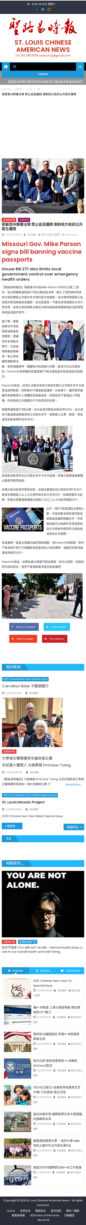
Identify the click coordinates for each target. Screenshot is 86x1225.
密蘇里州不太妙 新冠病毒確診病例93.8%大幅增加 (14, 826)
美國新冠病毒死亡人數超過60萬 (75, 827)
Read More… (74, 784)
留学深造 (56, 1211)
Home (11, 1211)
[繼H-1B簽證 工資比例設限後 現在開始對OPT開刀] (17, 1015)
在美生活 (24, 220)
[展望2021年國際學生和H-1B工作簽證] (17, 1175)
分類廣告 (69, 1215)
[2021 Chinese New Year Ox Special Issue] (17, 988)
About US (43, 1220)
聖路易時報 (18, 1215)
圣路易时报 (9, 220)
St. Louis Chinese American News (43, 46)
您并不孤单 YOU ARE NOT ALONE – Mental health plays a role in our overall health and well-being (42, 949)
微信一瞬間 (72, 1211)
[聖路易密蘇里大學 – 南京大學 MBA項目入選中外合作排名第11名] (17, 1148)
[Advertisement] (43, 126)
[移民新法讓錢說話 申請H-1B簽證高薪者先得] (17, 1042)
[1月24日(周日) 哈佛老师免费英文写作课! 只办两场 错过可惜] (17, 1095)
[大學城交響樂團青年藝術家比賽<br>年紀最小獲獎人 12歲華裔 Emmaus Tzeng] (43, 722)
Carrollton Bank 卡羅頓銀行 (25, 686)
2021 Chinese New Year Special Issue (25, 679)
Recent (45, 971)
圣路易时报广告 (27, 942)
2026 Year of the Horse (44, 1215)
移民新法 (40, 1211)
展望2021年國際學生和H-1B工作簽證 (57, 1167)
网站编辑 (31, 234)
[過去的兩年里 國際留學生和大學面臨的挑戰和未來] (17, 1122)
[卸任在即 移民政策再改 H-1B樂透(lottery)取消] (17, 1068)
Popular (18, 971)
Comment (73, 971)
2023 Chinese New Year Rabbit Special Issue (30, 795)
